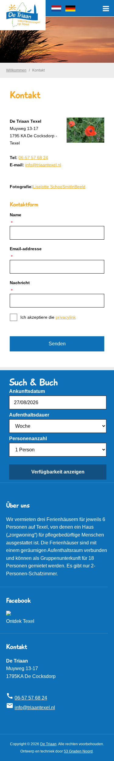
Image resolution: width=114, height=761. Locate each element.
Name (15, 214)
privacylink (66, 317)
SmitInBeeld (73, 186)
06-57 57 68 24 (33, 157)
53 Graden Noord (78, 751)
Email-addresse (26, 248)
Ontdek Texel (20, 621)
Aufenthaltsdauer (29, 414)
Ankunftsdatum (27, 391)
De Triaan (48, 744)
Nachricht (20, 282)
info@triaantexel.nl (43, 164)
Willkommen (16, 70)
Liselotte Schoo (47, 186)
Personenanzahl (28, 438)
